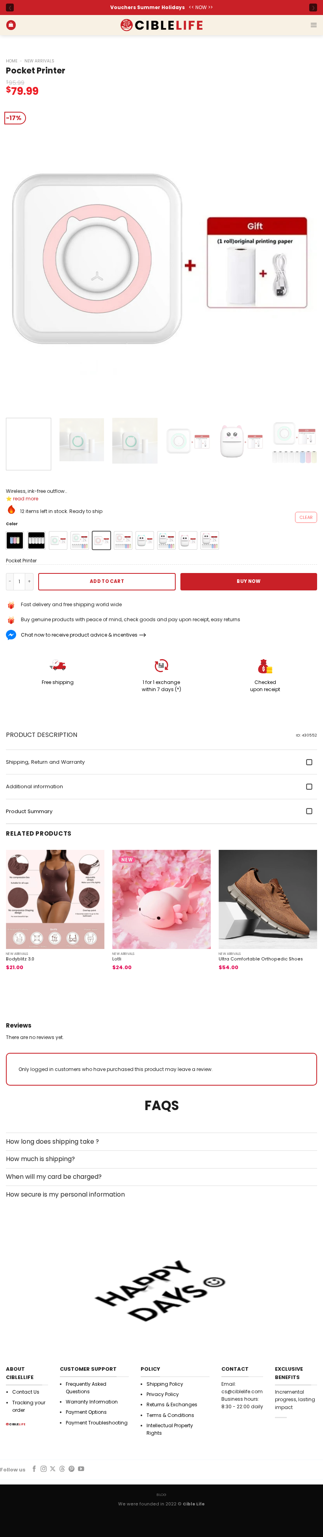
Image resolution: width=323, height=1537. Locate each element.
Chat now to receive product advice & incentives (79, 634)
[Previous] (22, 256)
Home (11, 61)
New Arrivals (39, 61)
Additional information (34, 786)
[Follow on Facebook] (34, 1469)
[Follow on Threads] (62, 1469)
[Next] (301, 256)
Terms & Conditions (170, 1415)
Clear (306, 517)
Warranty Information (92, 1401)
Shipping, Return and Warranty (45, 762)
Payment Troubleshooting (97, 1422)
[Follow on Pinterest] (72, 1469)
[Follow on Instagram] (44, 1469)
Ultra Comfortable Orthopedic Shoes (261, 959)
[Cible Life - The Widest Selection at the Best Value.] (161, 25)
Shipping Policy (165, 1384)
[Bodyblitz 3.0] (55, 899)
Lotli (116, 959)
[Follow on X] (53, 1469)
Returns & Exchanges (172, 1404)
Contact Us (25, 1392)
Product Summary (29, 811)
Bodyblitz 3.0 (20, 959)
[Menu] (313, 25)
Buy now (248, 581)
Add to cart (107, 581)
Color (12, 524)
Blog (161, 1494)
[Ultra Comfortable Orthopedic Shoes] (268, 899)
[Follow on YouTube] (81, 1469)
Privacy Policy (163, 1394)
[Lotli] (161, 899)
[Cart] (11, 25)
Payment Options (86, 1412)
